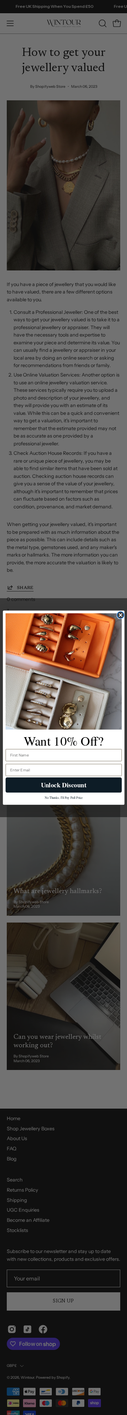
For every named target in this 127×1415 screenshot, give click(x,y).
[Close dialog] (120, 614)
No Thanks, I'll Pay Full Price (63, 797)
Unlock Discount (63, 784)
